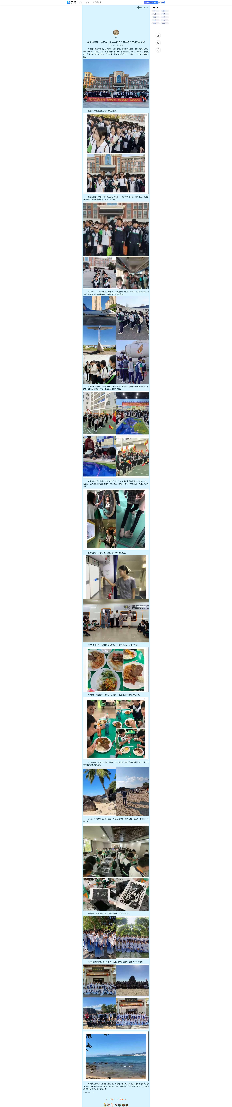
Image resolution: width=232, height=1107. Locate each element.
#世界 (154, 14)
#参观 (163, 20)
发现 (87, 2)
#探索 (154, 17)
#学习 (163, 14)
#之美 (154, 20)
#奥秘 (163, 17)
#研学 (163, 11)
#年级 (163, 23)
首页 (80, 2)
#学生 (154, 11)
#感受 (154, 23)
